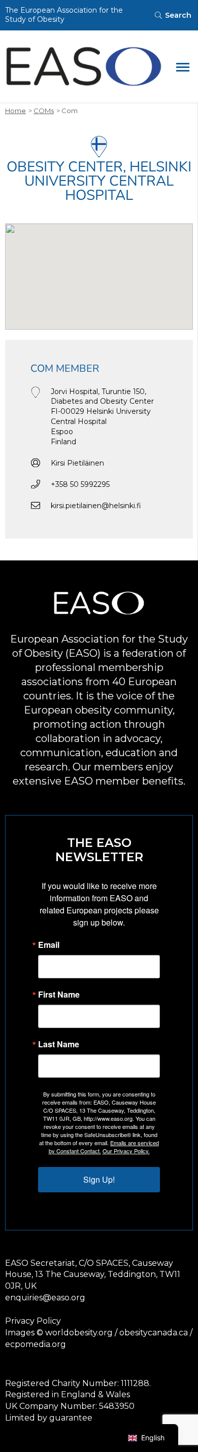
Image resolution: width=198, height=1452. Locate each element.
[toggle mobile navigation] (182, 66)
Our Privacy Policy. (126, 1151)
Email (48, 945)
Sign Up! (99, 1179)
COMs (44, 111)
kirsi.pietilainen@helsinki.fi (96, 505)
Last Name (58, 1044)
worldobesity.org (79, 1332)
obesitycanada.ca (153, 1332)
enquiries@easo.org (45, 1297)
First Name (59, 994)
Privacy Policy (33, 1321)
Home (15, 111)
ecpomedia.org (35, 1344)
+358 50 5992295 (80, 484)
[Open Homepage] (83, 66)
